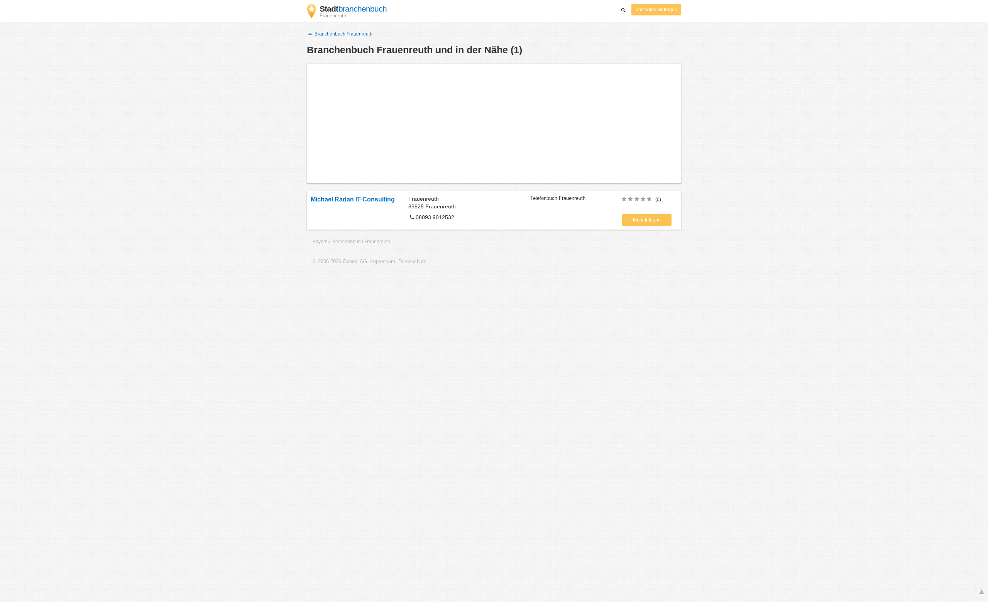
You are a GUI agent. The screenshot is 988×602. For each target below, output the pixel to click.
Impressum (382, 261)
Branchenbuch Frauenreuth (342, 34)
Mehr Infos (644, 220)
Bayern (320, 241)
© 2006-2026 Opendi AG (340, 261)
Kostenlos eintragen (656, 9)
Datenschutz (412, 261)
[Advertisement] (494, 123)
